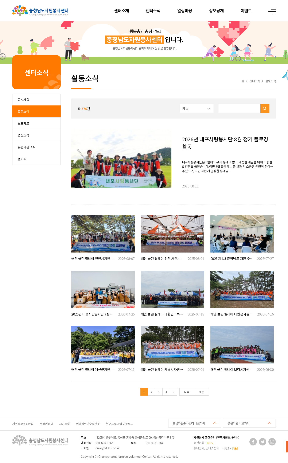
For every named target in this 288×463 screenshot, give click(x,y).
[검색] (264, 108)
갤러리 (22, 159)
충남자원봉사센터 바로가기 (189, 423)
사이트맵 (64, 424)
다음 (186, 392)
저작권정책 (46, 424)
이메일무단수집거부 (88, 424)
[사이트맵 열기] (272, 10)
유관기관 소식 (27, 147)
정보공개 (216, 10)
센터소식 (153, 10)
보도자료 (23, 123)
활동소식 (23, 111)
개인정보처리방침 (22, 424)
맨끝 (201, 392)
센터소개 (121, 10)
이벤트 (246, 10)
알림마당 (184, 10)
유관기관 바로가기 (238, 423)
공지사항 (23, 99)
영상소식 (23, 135)
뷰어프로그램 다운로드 (119, 424)
